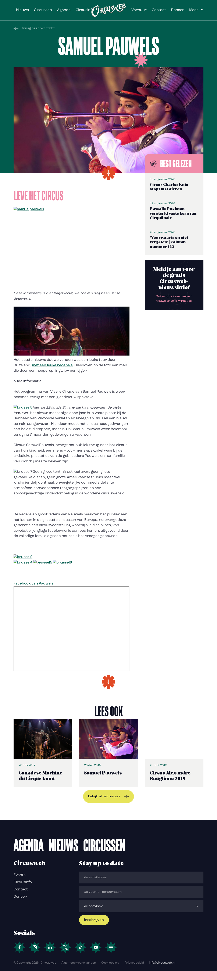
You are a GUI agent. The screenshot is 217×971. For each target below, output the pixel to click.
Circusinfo (85, 10)
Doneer (177, 10)
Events (19, 875)
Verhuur (139, 10)
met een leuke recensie (52, 365)
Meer (193, 10)
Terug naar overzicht (38, 28)
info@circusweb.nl (162, 962)
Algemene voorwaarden (78, 962)
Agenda (64, 10)
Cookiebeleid (110, 962)
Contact (159, 10)
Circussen (43, 10)
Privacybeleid (134, 962)
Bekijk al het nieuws (104, 796)
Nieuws (22, 10)
